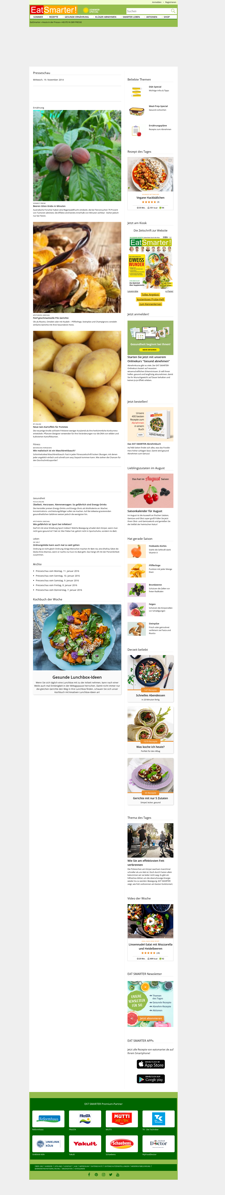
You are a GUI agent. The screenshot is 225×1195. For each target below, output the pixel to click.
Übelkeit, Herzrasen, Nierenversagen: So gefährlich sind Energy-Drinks (70, 504)
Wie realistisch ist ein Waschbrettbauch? (54, 450)
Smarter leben (131, 16)
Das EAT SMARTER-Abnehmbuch (144, 443)
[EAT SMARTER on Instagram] (103, 1174)
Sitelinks (58, 1166)
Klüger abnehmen (105, 16)
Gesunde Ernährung (77, 16)
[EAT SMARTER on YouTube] (117, 1174)
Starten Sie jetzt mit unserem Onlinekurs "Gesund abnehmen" (149, 359)
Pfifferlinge (154, 565)
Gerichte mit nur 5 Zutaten (150, 798)
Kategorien (80, 1168)
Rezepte (53, 16)
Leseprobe (133, 291)
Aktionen (151, 16)
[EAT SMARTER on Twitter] (110, 1174)
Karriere (48, 1166)
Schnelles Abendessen (150, 695)
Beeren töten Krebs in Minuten (49, 206)
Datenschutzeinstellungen (117, 1166)
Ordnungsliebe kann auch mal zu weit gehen (56, 545)
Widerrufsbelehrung (140, 1166)
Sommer (38, 16)
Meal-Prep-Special (158, 106)
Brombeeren (155, 584)
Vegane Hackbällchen (150, 197)
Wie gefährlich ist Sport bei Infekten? (52, 524)
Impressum (84, 1166)
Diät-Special (155, 86)
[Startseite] (53, 9)
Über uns (39, 1166)
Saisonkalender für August (145, 511)
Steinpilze (154, 623)
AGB (75, 1166)
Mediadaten (67, 1168)
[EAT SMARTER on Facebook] (89, 1174)
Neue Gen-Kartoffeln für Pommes (50, 426)
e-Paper (169, 291)
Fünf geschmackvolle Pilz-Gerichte (51, 317)
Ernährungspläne (158, 125)
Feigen (152, 604)
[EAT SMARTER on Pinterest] (96, 1174)
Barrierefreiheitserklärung (47, 1168)
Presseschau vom (57, 571)
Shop (167, 16)
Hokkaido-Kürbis (158, 545)
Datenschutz (97, 1166)
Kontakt (68, 1166)
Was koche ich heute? (150, 747)
